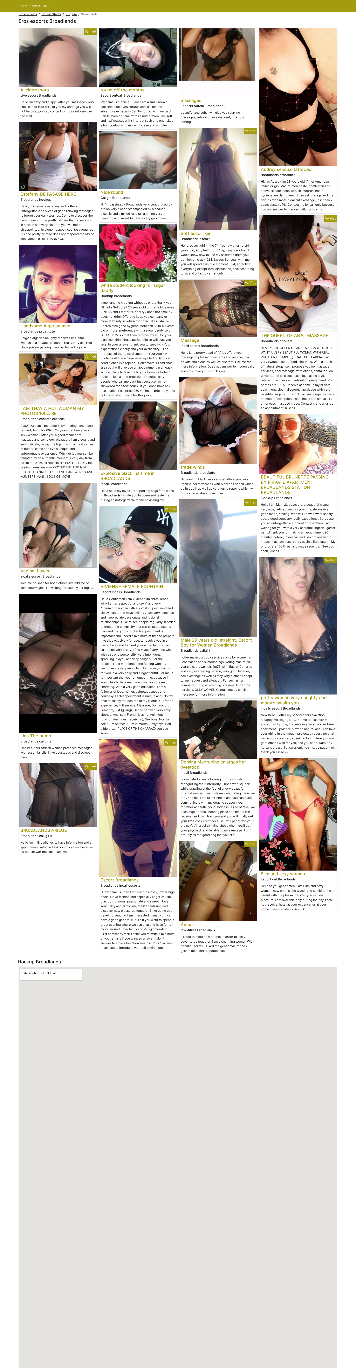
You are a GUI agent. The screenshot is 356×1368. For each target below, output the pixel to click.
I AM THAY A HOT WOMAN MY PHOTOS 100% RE (52, 411)
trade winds (193, 467)
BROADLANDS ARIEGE (43, 830)
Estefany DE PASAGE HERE (48, 194)
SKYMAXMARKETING (34, 6)
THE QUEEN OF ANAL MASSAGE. (295, 335)
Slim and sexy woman (283, 873)
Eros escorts (28, 14)
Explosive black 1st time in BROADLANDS (128, 476)
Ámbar (187, 924)
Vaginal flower (35, 570)
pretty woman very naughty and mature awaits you (294, 700)
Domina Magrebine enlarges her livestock (213, 764)
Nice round (112, 192)
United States (51, 14)
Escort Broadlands (120, 879)
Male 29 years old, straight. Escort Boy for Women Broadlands (216, 642)
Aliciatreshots (34, 89)
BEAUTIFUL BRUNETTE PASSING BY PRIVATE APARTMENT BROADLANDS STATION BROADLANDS (295, 484)
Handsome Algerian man (45, 325)
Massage (190, 340)
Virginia (71, 14)
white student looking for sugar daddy (133, 288)
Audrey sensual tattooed (286, 169)
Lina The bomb (35, 735)
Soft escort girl (196, 233)
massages (191, 100)
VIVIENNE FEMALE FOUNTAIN (132, 586)
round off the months (122, 89)
